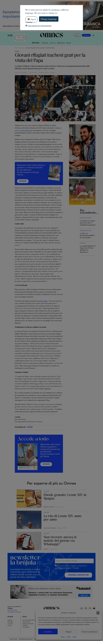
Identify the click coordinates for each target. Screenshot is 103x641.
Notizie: (36, 43)
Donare (77, 35)
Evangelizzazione (27, 623)
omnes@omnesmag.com (14, 612)
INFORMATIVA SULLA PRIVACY (25, 639)
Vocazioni (25, 627)
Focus (24, 616)
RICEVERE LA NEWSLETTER (78, 575)
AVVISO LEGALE (13, 639)
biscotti (76, 568)
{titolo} (63, 637)
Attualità (17, 48)
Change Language (49, 18)
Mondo (53, 43)
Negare (69, 631)
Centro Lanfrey (43, 301)
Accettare (48, 631)
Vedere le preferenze (89, 631)
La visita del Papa (24, 130)
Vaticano (61, 43)
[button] (98, 612)
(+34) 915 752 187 (12, 610)
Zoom (68, 43)
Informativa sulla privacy (63, 568)
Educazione (26, 622)
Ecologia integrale (28, 620)
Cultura (45, 43)
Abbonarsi (86, 35)
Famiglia (25, 625)
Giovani (30, 427)
